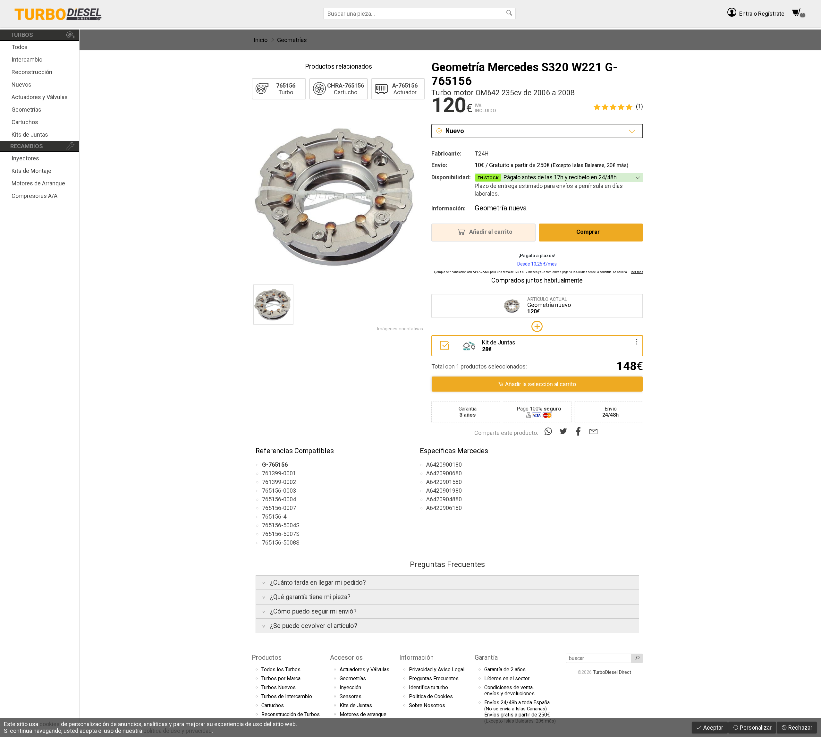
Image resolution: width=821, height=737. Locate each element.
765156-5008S (281, 542)
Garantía (486, 657)
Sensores (350, 696)
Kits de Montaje (31, 170)
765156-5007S (281, 533)
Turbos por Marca (280, 678)
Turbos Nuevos (278, 687)
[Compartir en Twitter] (564, 431)
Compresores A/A (34, 195)
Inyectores (25, 158)
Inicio (260, 40)
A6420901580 (444, 482)
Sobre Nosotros (427, 705)
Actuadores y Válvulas (40, 97)
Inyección (350, 687)
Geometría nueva (501, 208)
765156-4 (274, 516)
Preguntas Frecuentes (434, 678)
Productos (267, 657)
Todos (20, 47)
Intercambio (27, 59)
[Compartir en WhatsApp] (549, 431)
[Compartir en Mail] (593, 431)
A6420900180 (444, 464)
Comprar (588, 232)
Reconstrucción (32, 72)
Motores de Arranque (38, 183)
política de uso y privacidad (177, 730)
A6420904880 (444, 499)
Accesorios (346, 657)
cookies (49, 724)
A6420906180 (444, 507)
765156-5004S (281, 525)
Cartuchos (25, 122)
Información (416, 657)
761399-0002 (279, 482)
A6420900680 (444, 473)
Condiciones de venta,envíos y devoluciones (509, 690)
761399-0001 (279, 473)
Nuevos (21, 84)
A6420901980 (444, 490)
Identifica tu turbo (428, 687)
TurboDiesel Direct (612, 672)
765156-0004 (279, 499)
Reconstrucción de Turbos (290, 714)
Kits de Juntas (30, 134)
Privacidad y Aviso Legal (436, 669)
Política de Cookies (431, 696)
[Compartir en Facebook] (579, 431)
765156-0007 (279, 507)
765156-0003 (279, 490)
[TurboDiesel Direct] (58, 13)
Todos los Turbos (280, 669)
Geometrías (26, 109)
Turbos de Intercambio (286, 696)
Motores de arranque (363, 714)
